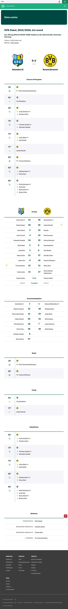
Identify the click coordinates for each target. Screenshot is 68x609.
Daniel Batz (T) (19, 304)
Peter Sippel (15, 43)
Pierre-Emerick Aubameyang (27, 90)
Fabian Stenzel (20, 225)
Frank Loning (21, 272)
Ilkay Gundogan (48, 245)
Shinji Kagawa (49, 319)
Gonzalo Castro (23, 114)
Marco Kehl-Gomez (18, 314)
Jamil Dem (22, 187)
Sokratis (46, 230)
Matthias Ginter (23, 171)
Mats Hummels (48, 235)
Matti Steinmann (24, 184)
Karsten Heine (20, 278)
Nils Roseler (21, 245)
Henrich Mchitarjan (24, 161)
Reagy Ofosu (23, 192)
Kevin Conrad (21, 235)
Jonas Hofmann (23, 111)
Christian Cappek (24, 124)
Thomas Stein (39, 532)
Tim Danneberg (21, 101)
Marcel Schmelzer (49, 240)
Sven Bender (23, 140)
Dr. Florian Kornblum (41, 538)
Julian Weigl (22, 137)
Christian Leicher (40, 526)
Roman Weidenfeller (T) (52, 304)
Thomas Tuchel (48, 278)
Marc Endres (21, 230)
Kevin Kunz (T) (20, 220)
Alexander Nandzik (24, 127)
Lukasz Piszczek (20, 150)
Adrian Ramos (49, 329)
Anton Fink (21, 260)
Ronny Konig (23, 189)
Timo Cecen (20, 329)
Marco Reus (22, 174)
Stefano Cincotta (19, 309)
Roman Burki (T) (48, 220)
